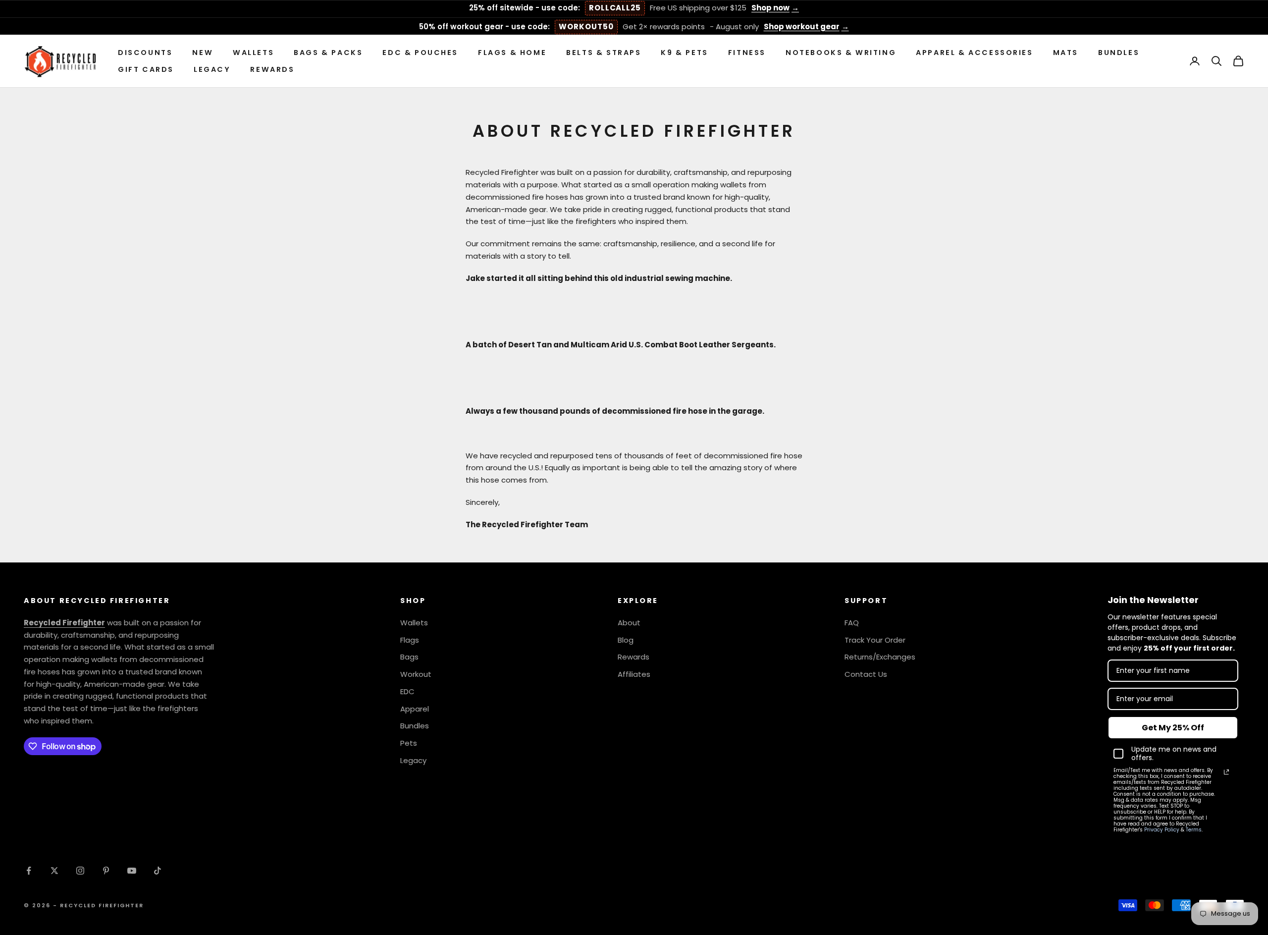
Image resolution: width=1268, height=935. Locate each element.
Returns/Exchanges (880, 657)
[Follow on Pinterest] (106, 871)
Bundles (1118, 52)
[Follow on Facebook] (29, 871)
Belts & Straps (603, 52)
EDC (407, 691)
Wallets (253, 52)
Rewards (272, 69)
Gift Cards (146, 69)
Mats (1065, 52)
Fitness (747, 52)
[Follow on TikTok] (157, 871)
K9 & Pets (684, 52)
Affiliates (634, 674)
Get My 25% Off (1173, 727)
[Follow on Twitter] (54, 871)
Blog (626, 640)
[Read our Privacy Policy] (1226, 772)
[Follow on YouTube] (132, 871)
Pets (408, 743)
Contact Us (866, 674)
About (629, 622)
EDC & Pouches (420, 52)
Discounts (145, 52)
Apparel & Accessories (974, 52)
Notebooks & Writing (841, 52)
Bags (409, 657)
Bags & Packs (328, 52)
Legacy (212, 69)
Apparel (414, 709)
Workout (415, 674)
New (202, 52)
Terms (1194, 829)
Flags (409, 640)
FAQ (852, 622)
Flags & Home (512, 52)
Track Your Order (875, 640)
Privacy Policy (1161, 829)
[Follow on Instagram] (80, 871)
